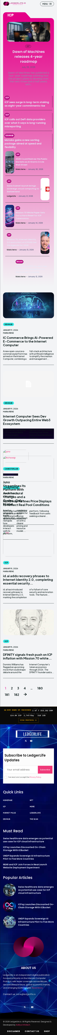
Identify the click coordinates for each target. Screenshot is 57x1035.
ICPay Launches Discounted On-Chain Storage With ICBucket (24, 849)
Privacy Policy (35, 777)
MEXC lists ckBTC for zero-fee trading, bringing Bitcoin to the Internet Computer (31, 269)
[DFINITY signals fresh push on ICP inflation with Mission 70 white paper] (28, 622)
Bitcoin (19, 262)
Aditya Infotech (23, 1024)
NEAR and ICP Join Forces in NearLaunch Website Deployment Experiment (25, 866)
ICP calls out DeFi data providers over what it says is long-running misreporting (25, 123)
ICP (28, 46)
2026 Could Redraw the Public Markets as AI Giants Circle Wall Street (31, 161)
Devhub (9, 135)
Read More (37, 987)
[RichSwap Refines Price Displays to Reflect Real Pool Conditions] (28, 469)
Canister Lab (11, 469)
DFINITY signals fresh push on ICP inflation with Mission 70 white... (27, 656)
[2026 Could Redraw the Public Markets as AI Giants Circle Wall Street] (9, 162)
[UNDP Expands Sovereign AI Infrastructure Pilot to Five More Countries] (9, 921)
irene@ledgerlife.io (26, 994)
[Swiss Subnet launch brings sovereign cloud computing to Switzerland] (45, 189)
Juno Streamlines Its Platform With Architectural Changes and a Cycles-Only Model (14, 493)
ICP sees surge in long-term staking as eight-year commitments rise (27, 103)
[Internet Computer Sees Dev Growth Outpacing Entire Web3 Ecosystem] (28, 384)
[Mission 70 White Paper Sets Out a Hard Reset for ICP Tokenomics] (9, 216)
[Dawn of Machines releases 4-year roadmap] (28, 32)
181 (7, 694)
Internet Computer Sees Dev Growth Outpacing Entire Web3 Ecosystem (26, 419)
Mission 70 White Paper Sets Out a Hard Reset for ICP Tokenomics (30, 215)
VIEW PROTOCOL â (28, 720)
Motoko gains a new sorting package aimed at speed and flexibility (23, 143)
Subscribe (45, 769)
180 (40, 688)
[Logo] (14, 4)
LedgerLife (11, 196)
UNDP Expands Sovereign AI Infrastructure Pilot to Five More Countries (26, 857)
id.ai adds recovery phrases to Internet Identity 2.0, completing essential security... (28, 579)
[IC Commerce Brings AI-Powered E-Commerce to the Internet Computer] (28, 305)
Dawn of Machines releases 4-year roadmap (28, 56)
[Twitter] (26, 741)
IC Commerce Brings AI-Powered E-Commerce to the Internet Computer (28, 341)
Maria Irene (21, 169)
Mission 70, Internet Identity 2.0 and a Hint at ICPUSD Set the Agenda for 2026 (22, 242)
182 (16, 694)
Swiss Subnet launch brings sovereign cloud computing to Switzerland (23, 188)
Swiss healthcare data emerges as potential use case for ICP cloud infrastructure (28, 840)
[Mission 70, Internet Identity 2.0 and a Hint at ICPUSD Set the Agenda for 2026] (45, 243)
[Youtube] (31, 741)
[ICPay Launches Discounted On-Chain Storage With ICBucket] (9, 905)
